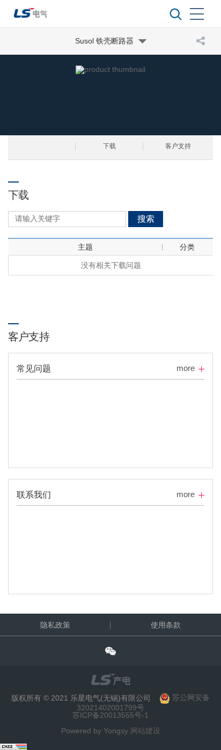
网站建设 (145, 730)
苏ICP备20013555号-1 (110, 715)
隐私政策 (55, 625)
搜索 (145, 218)
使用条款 (166, 625)
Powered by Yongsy (94, 730)
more (185, 368)
